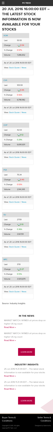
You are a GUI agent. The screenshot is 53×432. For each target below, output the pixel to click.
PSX (5, 170)
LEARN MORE (26, 352)
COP (5, 125)
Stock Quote (14, 68)
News (24, 68)
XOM (6, 35)
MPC (5, 259)
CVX (5, 80)
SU (5, 215)
